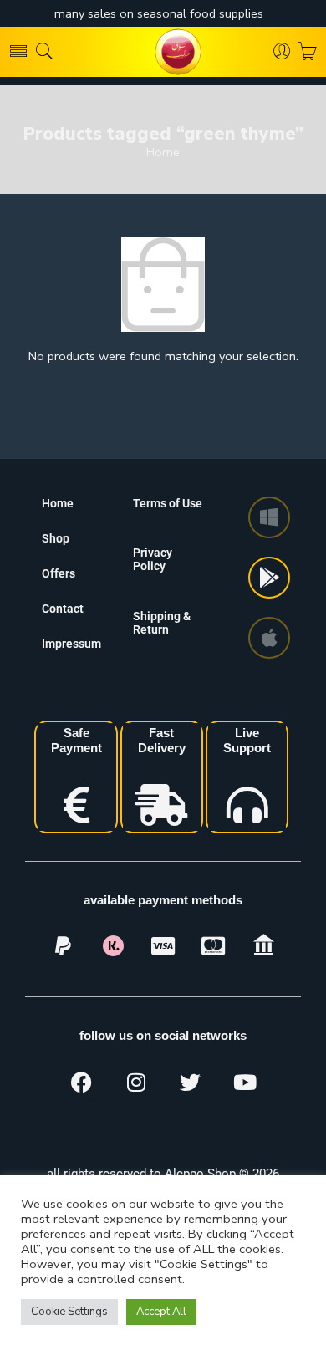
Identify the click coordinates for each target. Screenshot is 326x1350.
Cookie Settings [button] (69, 1311)
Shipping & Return (162, 622)
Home (163, 152)
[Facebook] (82, 1082)
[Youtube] (245, 1082)
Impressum (71, 643)
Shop (55, 538)
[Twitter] (190, 1082)
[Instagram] (136, 1082)
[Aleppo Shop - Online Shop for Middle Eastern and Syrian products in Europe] (163, 52)
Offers (58, 573)
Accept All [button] (161, 1311)
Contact (63, 608)
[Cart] (307, 52)
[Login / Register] (282, 52)
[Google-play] (269, 578)
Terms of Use (167, 503)
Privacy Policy (152, 559)
